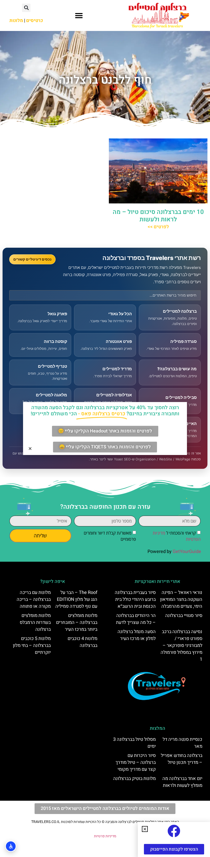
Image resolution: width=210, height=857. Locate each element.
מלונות (16, 20)
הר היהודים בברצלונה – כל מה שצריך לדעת (136, 619)
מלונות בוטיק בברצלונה (134, 778)
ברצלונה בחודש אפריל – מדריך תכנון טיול (181, 759)
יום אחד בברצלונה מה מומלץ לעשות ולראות (182, 782)
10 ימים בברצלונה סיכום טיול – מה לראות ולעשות (158, 216)
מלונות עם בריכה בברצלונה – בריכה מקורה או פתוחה (34, 599)
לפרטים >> (158, 226)
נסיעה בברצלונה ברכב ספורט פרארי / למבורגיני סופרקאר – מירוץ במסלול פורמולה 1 (181, 645)
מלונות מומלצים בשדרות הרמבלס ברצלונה (35, 622)
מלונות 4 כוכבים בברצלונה (82, 642)
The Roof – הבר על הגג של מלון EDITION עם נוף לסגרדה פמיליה (76, 599)
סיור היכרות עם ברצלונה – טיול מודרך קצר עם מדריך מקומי (136, 762)
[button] (79, 15)
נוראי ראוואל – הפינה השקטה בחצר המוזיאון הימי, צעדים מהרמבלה (181, 599)
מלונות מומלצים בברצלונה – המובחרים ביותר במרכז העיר (76, 622)
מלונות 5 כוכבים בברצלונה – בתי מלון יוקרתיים (32, 645)
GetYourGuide (187, 551)
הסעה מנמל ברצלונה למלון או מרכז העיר (137, 635)
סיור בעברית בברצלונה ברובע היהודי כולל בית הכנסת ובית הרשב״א (135, 599)
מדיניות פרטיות (105, 836)
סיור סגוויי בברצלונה (183, 615)
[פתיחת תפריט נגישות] (10, 846)
